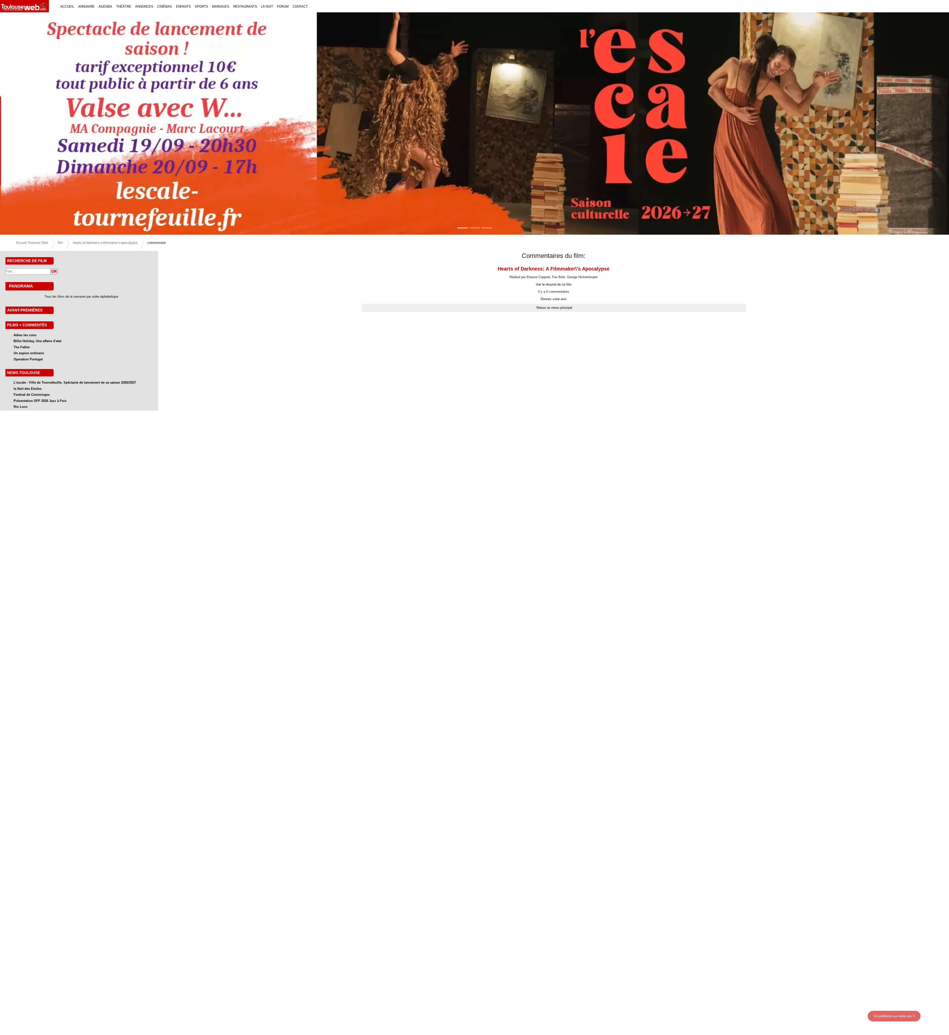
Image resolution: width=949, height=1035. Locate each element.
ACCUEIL (67, 6)
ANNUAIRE (86, 6)
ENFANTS (183, 6)
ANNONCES (144, 6)
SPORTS (201, 6)
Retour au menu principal (554, 308)
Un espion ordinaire (29, 353)
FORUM (283, 6)
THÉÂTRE (123, 6)
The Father (22, 347)
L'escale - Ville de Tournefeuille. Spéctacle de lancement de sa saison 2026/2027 (75, 382)
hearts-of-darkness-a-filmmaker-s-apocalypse (105, 243)
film (60, 243)
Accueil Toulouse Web (32, 243)
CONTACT (300, 6)
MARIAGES (220, 6)
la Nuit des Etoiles (28, 389)
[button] (71, 123)
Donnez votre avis (554, 299)
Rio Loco (20, 407)
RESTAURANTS (245, 6)
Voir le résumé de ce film (553, 284)
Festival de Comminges (32, 394)
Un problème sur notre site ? (894, 1016)
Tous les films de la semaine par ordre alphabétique (81, 296)
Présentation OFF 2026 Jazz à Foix (40, 401)
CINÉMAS (164, 6)
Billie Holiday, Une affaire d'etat (37, 341)
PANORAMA (21, 286)
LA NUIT (267, 6)
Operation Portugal (28, 359)
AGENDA (105, 6)
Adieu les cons (25, 335)
